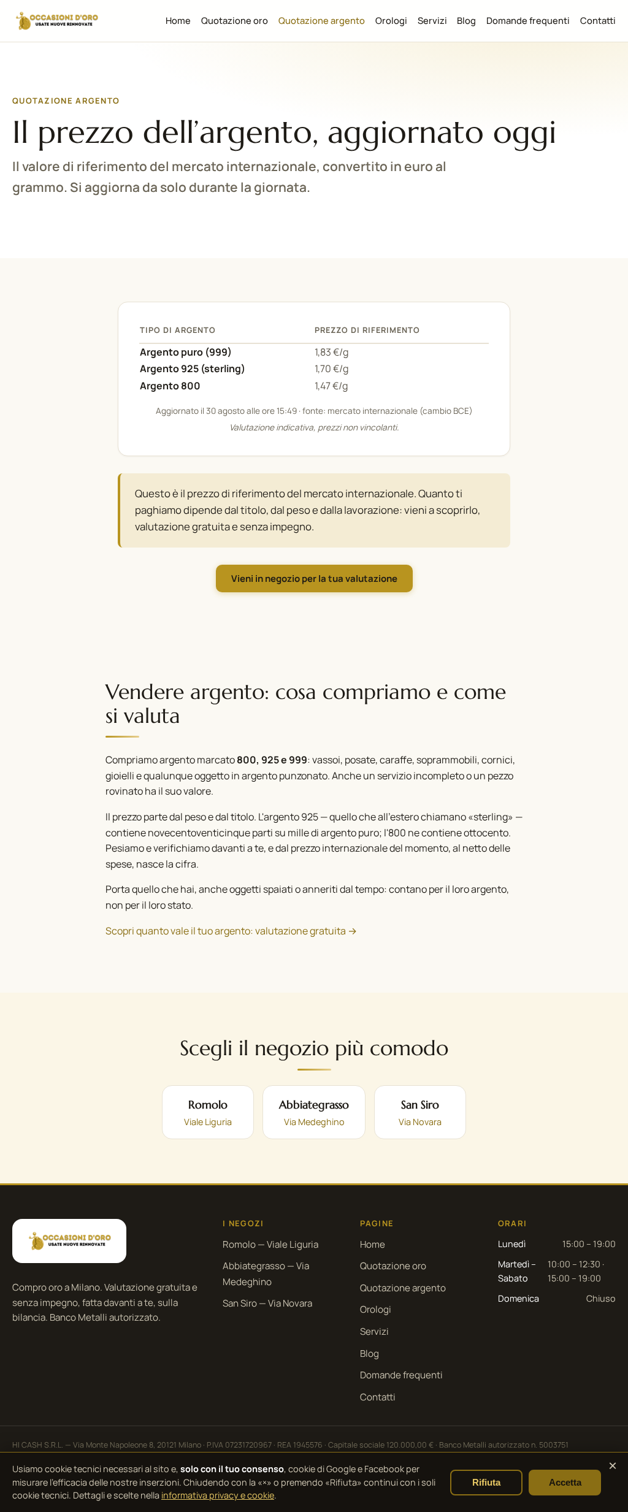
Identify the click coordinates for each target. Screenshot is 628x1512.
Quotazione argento (321, 20)
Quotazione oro (234, 20)
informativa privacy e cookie (217, 1495)
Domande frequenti (528, 20)
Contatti (598, 20)
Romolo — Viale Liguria (270, 1244)
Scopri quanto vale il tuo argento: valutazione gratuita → (231, 930)
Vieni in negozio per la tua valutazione (314, 578)
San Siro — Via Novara (267, 1303)
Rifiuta (486, 1482)
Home (178, 20)
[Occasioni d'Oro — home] (56, 21)
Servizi (432, 20)
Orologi (391, 20)
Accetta (565, 1482)
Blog (466, 20)
